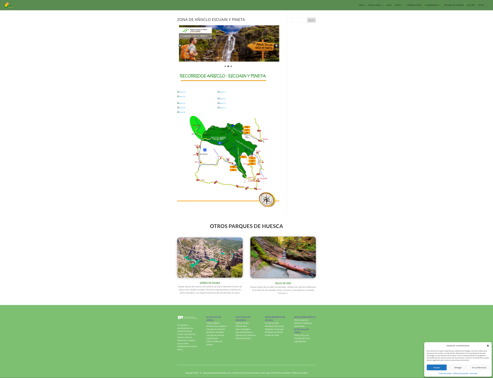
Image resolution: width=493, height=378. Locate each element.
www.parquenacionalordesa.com (217, 373)
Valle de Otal (241, 326)
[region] (228, 46)
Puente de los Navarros (246, 335)
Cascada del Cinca (302, 338)
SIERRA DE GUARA (210, 282)
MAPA (389, 5)
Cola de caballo (213, 323)
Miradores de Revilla (274, 332)
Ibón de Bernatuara (244, 332)
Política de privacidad (460, 373)
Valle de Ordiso (242, 323)
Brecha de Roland (243, 338)
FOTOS (481, 5)
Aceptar (436, 367)
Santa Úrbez (299, 326)
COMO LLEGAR (374, 5)
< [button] (180, 46)
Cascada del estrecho (215, 329)
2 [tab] (228, 66)
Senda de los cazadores (216, 326)
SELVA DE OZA (283, 283)
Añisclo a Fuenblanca (303, 323)
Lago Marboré (300, 341)
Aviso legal (473, 373)
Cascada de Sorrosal (215, 335)
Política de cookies (445, 373)
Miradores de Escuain (274, 326)
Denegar (458, 367)
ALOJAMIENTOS (431, 5)
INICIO (361, 5)
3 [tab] (231, 66)
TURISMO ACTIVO (414, 5)
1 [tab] (225, 66)
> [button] (276, 46)
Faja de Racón (212, 338)
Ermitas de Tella (272, 335)
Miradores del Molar (215, 332)
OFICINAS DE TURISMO (454, 5)
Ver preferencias (479, 367)
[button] (488, 345)
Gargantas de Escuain (274, 329)
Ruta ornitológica (243, 329)
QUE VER (471, 5)
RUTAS (398, 5)
